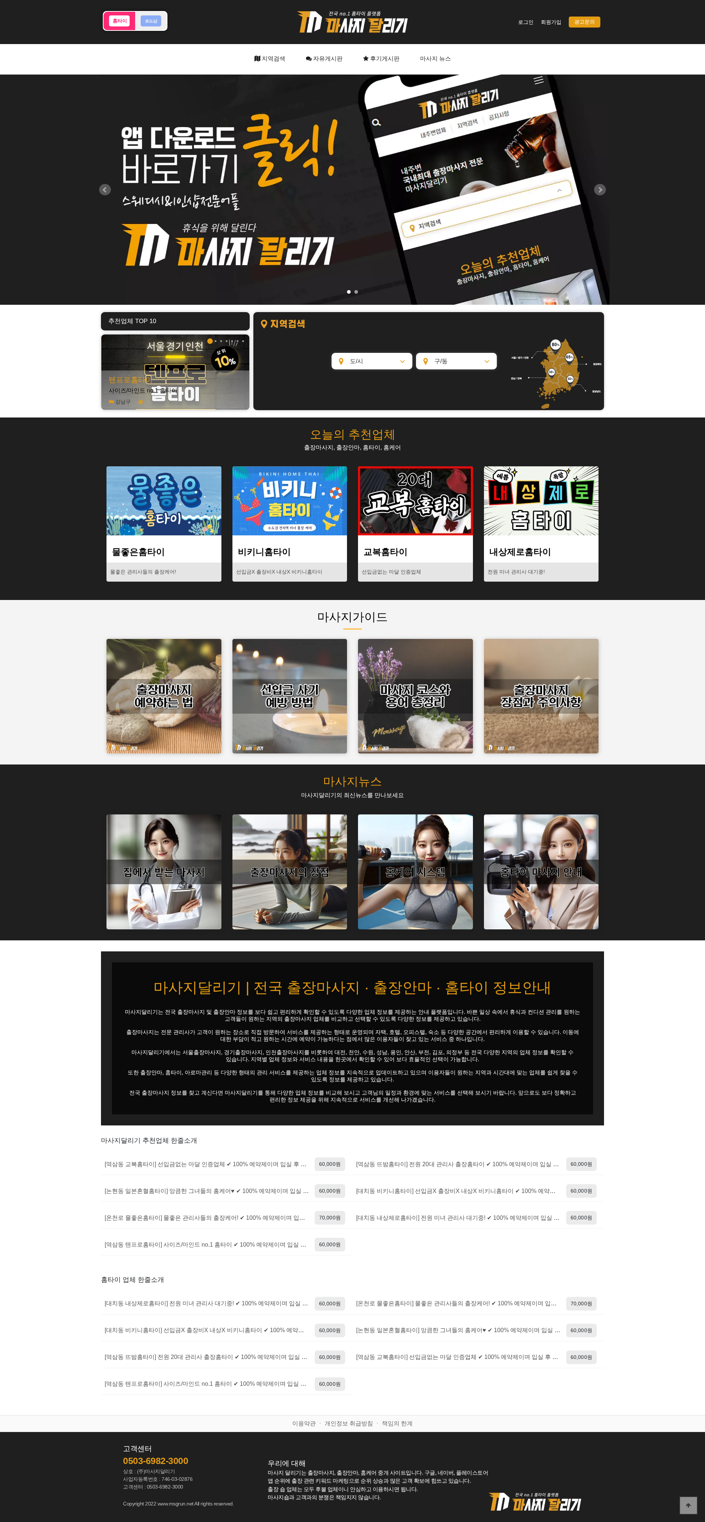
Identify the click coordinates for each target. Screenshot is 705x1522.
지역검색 (272, 58)
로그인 (526, 22)
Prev (105, 190)
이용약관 (304, 1423)
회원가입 (551, 22)
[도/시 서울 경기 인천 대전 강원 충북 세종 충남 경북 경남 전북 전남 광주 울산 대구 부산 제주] (372, 361)
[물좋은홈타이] (163, 500)
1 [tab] (210, 341)
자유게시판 (327, 58)
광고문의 (584, 22)
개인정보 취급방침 (349, 1423)
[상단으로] (688, 1505)
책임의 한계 (397, 1423)
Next (600, 190)
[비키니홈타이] (289, 500)
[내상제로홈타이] (541, 500)
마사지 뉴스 (435, 58)
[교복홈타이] (415, 500)
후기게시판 (384, 58)
